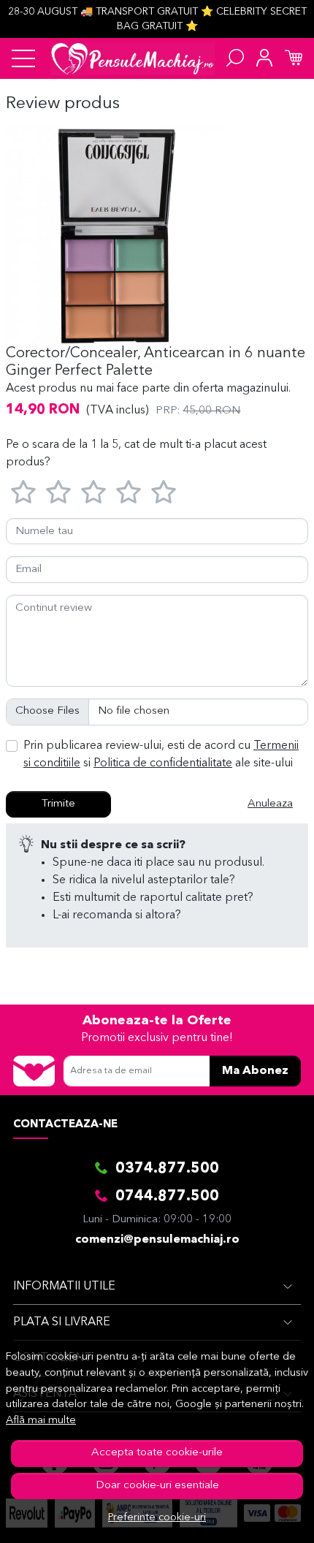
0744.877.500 (167, 1196)
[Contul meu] (264, 58)
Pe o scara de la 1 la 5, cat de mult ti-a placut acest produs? (136, 453)
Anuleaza (270, 804)
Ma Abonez (255, 1071)
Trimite (58, 804)
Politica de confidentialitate (162, 763)
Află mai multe (41, 1420)
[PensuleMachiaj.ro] (132, 58)
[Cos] (293, 58)
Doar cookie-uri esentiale (157, 1485)
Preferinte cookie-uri (157, 1517)
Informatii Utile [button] (64, 1286)
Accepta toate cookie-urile (157, 1452)
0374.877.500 (167, 1169)
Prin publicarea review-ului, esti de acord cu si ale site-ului (161, 754)
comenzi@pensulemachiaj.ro (157, 1240)
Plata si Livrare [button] (61, 1322)
